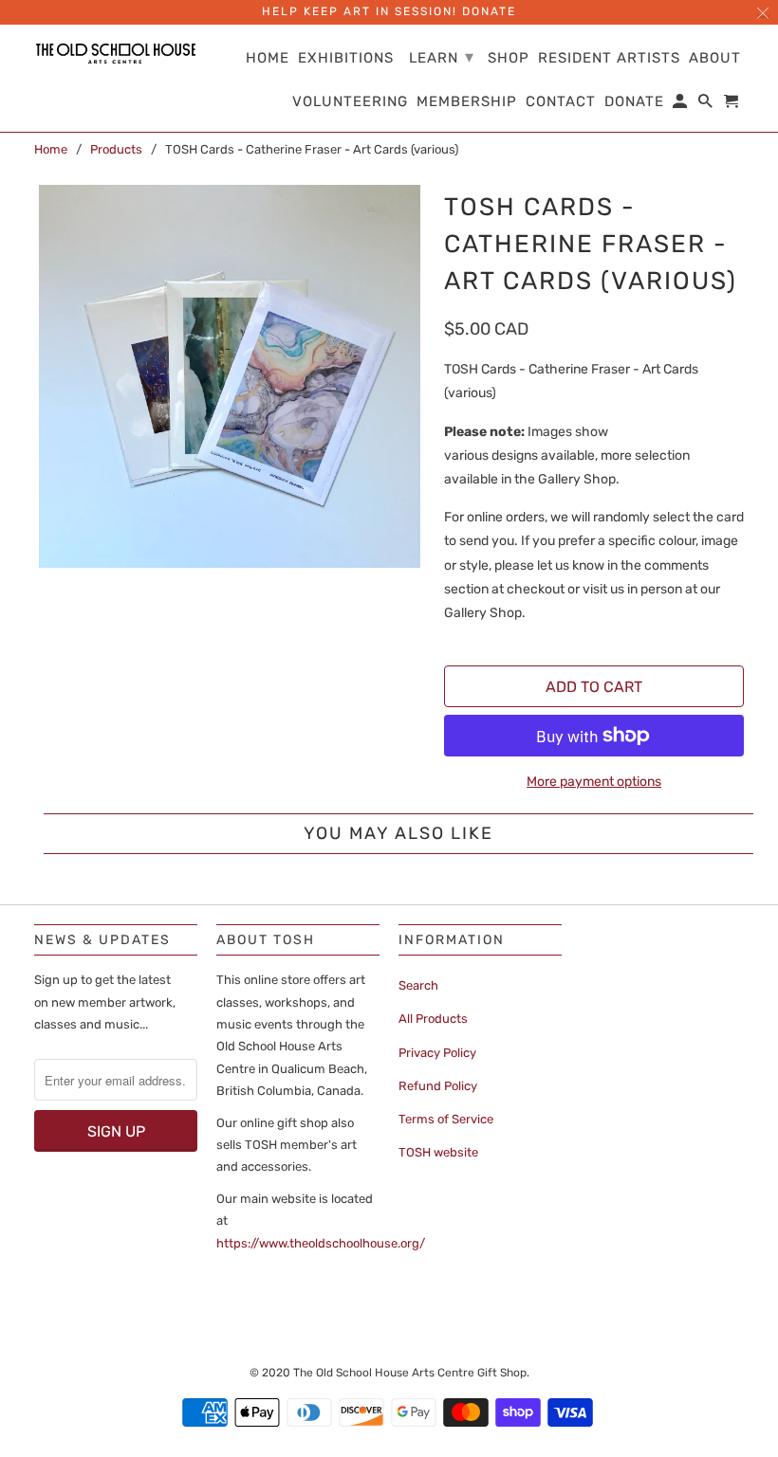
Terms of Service (445, 1119)
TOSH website (438, 1152)
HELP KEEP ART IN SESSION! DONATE (389, 11)
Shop (508, 58)
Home (50, 149)
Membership (467, 102)
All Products (433, 1018)
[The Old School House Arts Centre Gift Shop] (115, 53)
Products (116, 149)
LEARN (441, 56)
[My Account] (681, 105)
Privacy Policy (437, 1053)
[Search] (706, 105)
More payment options (594, 782)
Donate (634, 102)
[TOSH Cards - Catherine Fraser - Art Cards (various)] (229, 376)
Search (418, 985)
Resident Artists (609, 58)
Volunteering (350, 102)
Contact (561, 102)
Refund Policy (437, 1086)
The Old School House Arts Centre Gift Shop (410, 1372)
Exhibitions (346, 58)
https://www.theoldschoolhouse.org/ (320, 1243)
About (715, 58)
